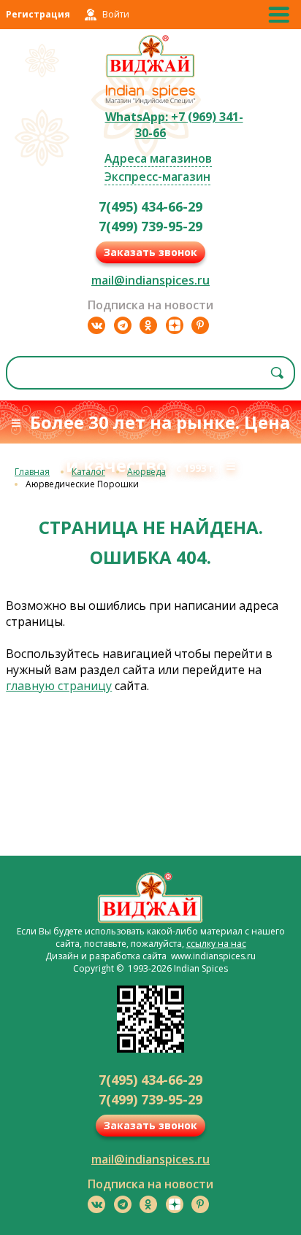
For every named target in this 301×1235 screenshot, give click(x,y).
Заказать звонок (150, 252)
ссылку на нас (216, 943)
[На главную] (151, 75)
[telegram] (123, 325)
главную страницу (59, 686)
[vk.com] (96, 325)
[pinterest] (200, 325)
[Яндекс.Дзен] (174, 325)
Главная (32, 471)
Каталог (88, 471)
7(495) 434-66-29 (150, 206)
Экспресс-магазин (157, 177)
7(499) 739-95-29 (150, 226)
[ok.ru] (148, 325)
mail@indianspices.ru (150, 280)
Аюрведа (146, 471)
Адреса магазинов (158, 158)
